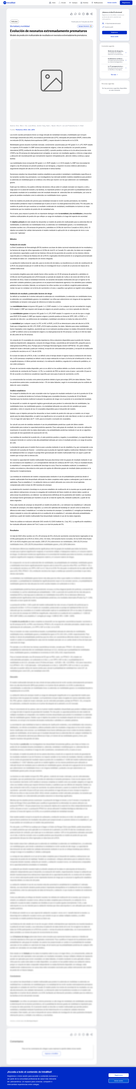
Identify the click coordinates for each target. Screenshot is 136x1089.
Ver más (113, 74)
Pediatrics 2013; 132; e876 (25, 129)
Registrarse (119, 1075)
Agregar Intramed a (84, 26)
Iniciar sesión (118, 1081)
